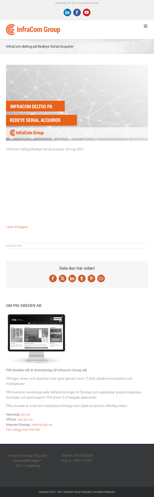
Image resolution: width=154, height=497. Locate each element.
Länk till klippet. (17, 227)
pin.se (25, 414)
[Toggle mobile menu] (146, 26)
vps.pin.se (25, 419)
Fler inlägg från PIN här (23, 430)
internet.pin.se (41, 425)
